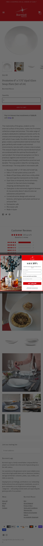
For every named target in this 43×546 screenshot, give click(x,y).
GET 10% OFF (32, 283)
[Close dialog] (41, 256)
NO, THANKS (32, 285)
